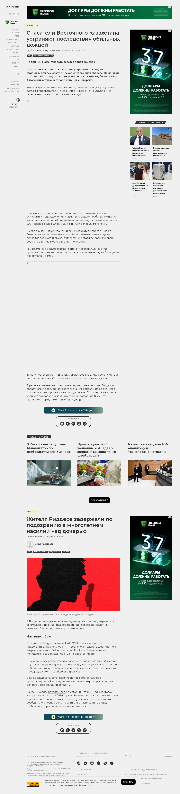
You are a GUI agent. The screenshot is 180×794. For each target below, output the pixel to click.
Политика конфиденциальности (143, 770)
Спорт (16, 60)
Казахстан (14, 104)
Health (16, 53)
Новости (15, 29)
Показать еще (99, 500)
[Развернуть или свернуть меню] (18, 74)
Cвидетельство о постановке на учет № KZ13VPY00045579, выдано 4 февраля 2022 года (48, 770)
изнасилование (41, 552)
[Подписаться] (128, 756)
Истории (15, 33)
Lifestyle (15, 46)
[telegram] (85, 763)
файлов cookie (86, 785)
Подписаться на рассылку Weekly (94, 753)
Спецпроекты (13, 88)
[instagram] (78, 763)
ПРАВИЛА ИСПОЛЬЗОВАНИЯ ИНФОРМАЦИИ (146, 779)
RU (10, 14)
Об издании (86, 770)
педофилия (55, 552)
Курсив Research (12, 39)
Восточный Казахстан (43, 56)
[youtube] (92, 763)
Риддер (66, 552)
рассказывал (57, 692)
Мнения (15, 63)
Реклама (15, 85)
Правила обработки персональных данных (148, 774)
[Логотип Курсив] (12, 7)
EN (14, 14)
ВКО (29, 56)
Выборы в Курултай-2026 (139, 783)
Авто (17, 36)
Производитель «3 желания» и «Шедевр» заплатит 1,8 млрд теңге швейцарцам (96, 449)
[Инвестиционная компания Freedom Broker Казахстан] (11, 22)
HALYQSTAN (73, 643)
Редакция (15, 81)
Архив (16, 66)
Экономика (14, 56)
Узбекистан (14, 107)
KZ (18, 14)
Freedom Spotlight (11, 92)
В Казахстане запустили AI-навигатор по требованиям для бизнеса (48, 448)
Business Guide (12, 43)
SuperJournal (13, 49)
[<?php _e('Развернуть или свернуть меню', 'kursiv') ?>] (18, 100)
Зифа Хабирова (44, 544)
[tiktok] (98, 763)
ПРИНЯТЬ (128, 782)
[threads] (105, 763)
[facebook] (111, 763)
